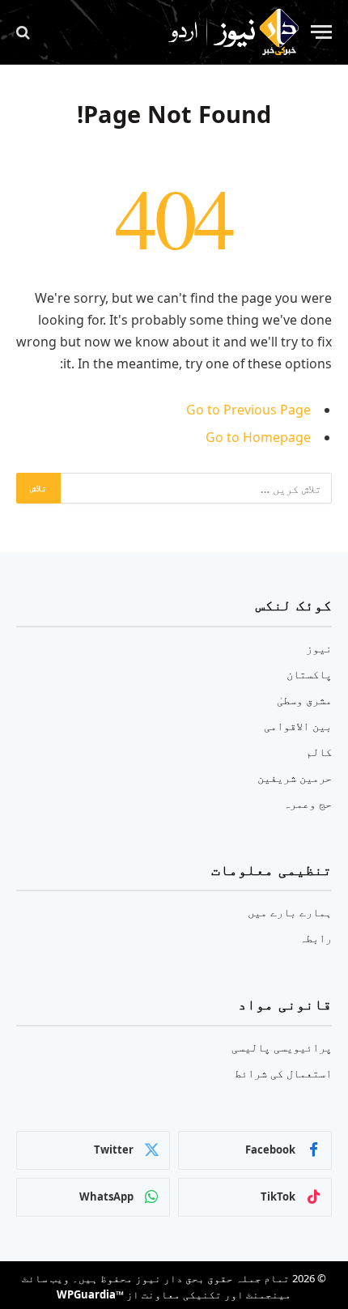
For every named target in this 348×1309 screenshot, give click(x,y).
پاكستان (309, 674)
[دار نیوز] (233, 32)
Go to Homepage (258, 437)
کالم (319, 751)
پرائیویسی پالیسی (281, 1047)
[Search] (24, 32)
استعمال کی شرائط (283, 1073)
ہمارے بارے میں (290, 912)
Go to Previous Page (248, 410)
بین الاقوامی (298, 725)
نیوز (319, 648)
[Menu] (321, 32)
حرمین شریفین (294, 777)
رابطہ (315, 938)
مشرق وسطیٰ (304, 700)
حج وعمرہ (307, 803)
